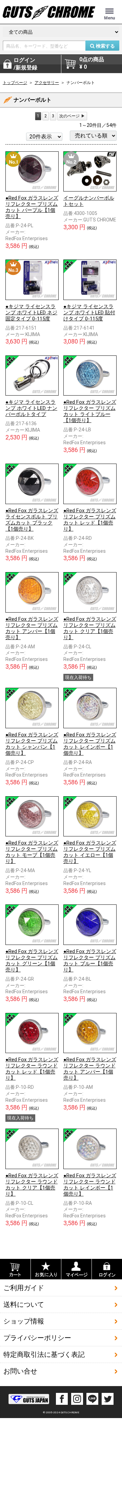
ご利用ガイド (23, 1288)
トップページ (15, 82)
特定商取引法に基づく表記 (44, 1354)
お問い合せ (20, 1371)
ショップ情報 (23, 1321)
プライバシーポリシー (37, 1338)
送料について (23, 1304)
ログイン (25, 64)
